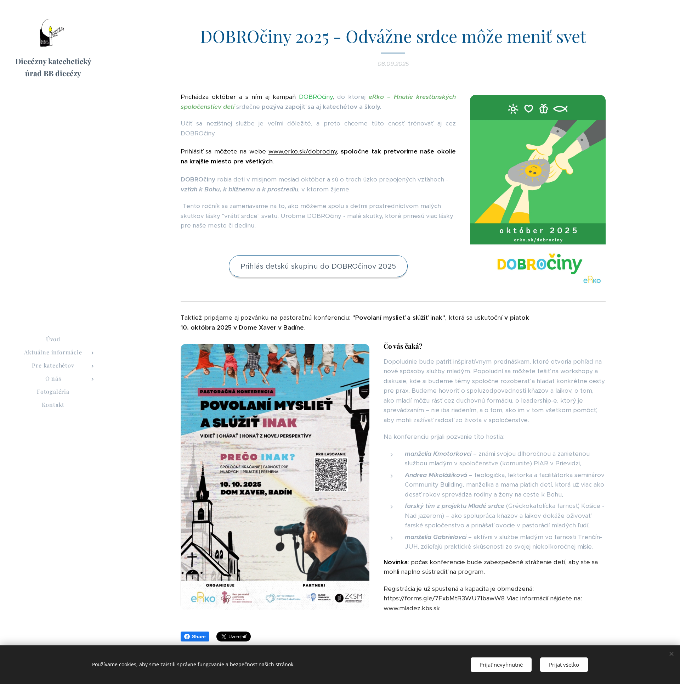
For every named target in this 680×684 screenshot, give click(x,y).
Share (199, 636)
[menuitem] (53, 339)
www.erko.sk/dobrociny (302, 151)
